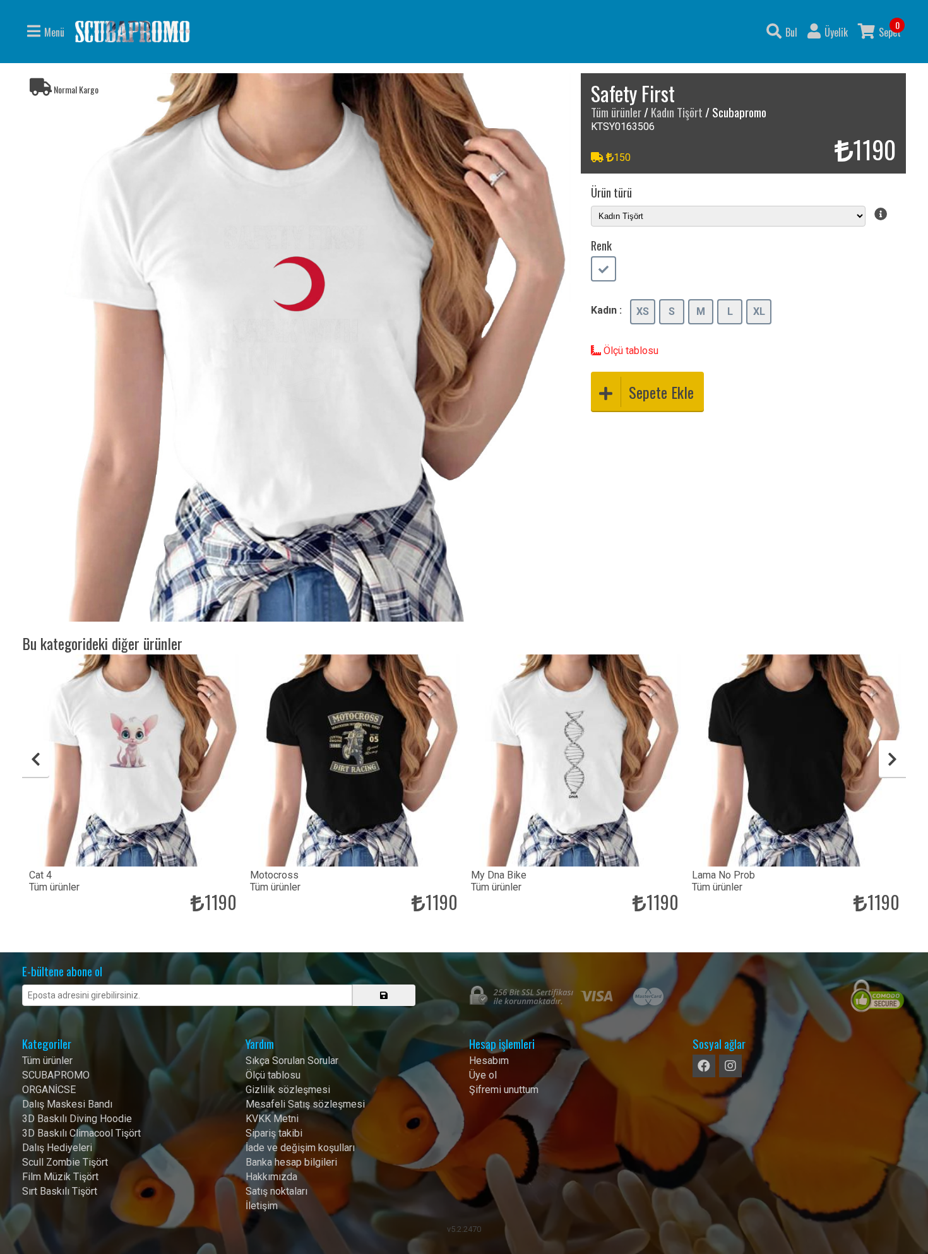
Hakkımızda (271, 1177)
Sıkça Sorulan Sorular (292, 1061)
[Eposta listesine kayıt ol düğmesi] (383, 995)
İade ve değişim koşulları (300, 1148)
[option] (296, 347)
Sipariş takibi (274, 1133)
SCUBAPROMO (56, 1075)
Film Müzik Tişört (60, 1177)
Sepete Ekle (661, 392)
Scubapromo (132, 31)
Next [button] (892, 759)
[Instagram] (730, 1066)
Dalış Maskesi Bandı (67, 1104)
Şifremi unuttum (503, 1090)
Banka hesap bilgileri (291, 1162)
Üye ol (483, 1075)
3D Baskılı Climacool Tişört (81, 1133)
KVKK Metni (272, 1119)
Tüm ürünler (616, 112)
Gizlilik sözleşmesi (288, 1090)
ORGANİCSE (49, 1090)
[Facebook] (704, 1066)
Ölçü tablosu (629, 351)
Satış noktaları (276, 1191)
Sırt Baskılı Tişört (59, 1191)
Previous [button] (35, 759)
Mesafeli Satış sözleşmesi (305, 1104)
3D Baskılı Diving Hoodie (77, 1119)
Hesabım (489, 1061)
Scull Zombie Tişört (65, 1162)
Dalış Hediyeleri (57, 1148)
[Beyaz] (603, 270)
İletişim (262, 1206)
